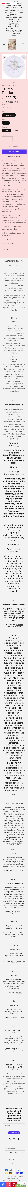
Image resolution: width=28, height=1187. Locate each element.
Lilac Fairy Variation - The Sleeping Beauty (14, 1049)
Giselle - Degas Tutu (16, 912)
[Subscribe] (22, 1126)
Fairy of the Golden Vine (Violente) (16, 436)
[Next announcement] (25, 18)
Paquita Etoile (16, 1093)
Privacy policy (22, 1180)
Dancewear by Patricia (16, 1176)
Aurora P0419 (19, 870)
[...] (8, 434)
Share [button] (6, 249)
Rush (16, 131)
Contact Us (21, 1185)
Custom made (9, 115)
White (6, 123)
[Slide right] (18, 82)
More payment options (14, 156)
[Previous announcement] (3, 18)
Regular (6, 131)
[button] (4, 44)
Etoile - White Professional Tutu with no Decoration (15, 934)
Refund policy (12, 1180)
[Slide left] (10, 82)
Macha (19, 992)
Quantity (4, 135)
